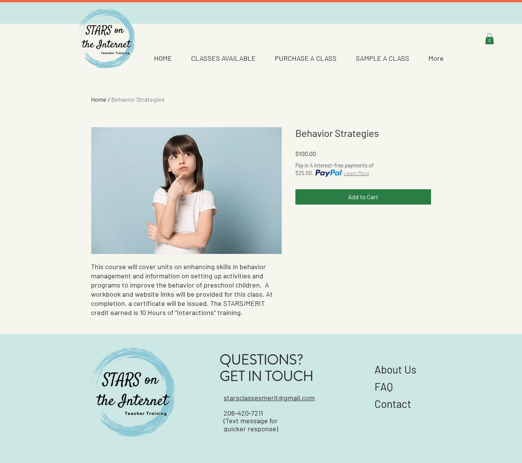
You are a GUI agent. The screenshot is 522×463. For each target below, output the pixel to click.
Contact (393, 403)
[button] (489, 38)
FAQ (383, 386)
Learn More (356, 173)
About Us (395, 369)
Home (99, 99)
